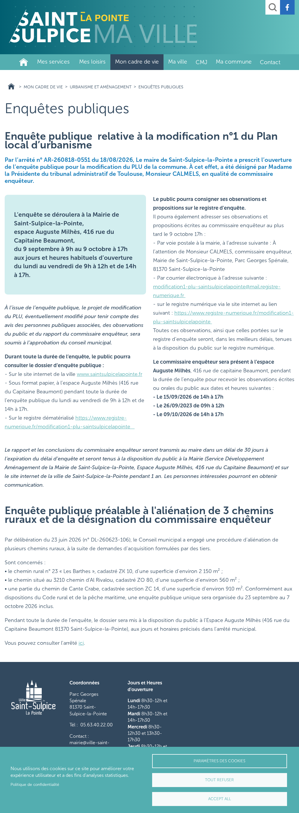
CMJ (201, 62)
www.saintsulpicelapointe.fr (109, 374)
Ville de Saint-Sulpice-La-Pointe (23, 62)
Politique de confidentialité (35, 784)
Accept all (219, 798)
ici (81, 643)
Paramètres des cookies (219, 760)
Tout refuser (219, 779)
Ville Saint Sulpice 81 (11, 86)
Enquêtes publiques (160, 87)
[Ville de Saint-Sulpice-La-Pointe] (103, 26)
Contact (270, 62)
